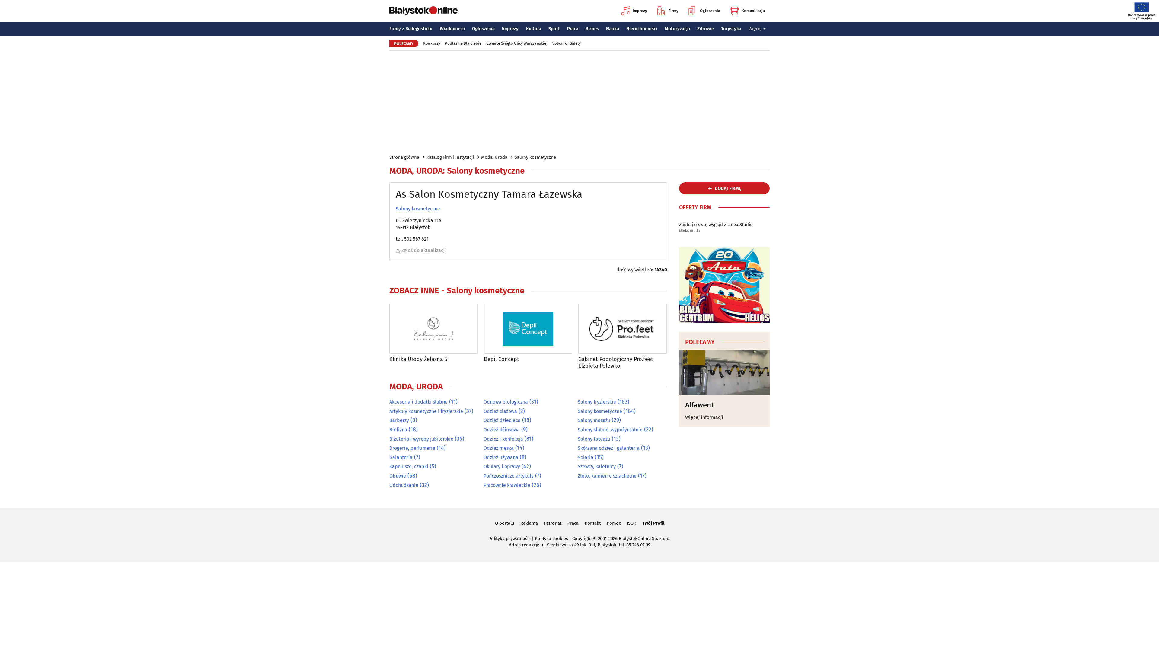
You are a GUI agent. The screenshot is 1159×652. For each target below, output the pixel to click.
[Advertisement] (579, 102)
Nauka (612, 28)
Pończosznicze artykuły (509, 476)
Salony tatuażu (594, 439)
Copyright (582, 538)
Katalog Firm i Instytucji (450, 157)
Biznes (592, 28)
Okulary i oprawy (502, 466)
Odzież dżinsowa (502, 430)
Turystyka (731, 28)
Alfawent (699, 405)
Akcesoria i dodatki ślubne (418, 402)
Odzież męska (499, 448)
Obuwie (397, 476)
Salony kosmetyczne (535, 157)
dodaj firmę (728, 188)
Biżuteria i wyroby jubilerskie (421, 439)
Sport (554, 28)
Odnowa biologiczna (506, 402)
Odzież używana (501, 457)
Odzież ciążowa (500, 411)
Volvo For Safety (566, 43)
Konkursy (431, 43)
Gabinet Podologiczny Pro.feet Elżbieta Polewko (615, 362)
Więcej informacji (704, 417)
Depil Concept (501, 359)
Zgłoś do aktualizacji (423, 250)
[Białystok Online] (423, 10)
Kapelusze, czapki (408, 466)
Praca (572, 28)
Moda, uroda (494, 157)
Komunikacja (753, 10)
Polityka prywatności (509, 538)
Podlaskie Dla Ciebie (463, 43)
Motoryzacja (677, 28)
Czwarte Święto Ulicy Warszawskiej (517, 43)
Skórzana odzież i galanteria (609, 448)
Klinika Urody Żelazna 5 (418, 359)
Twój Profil (653, 523)
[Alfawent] (724, 372)
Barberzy (399, 420)
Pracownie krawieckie (507, 485)
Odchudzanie (403, 485)
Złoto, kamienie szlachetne (607, 476)
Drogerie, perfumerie (412, 448)
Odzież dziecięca (502, 420)
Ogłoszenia (710, 10)
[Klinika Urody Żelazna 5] (433, 329)
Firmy (673, 10)
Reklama (529, 523)
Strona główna (404, 157)
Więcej (755, 28)
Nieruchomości (641, 28)
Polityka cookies (551, 538)
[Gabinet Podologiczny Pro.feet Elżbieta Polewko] (622, 329)
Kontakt (593, 523)
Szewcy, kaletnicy (597, 466)
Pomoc (614, 523)
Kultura (533, 28)
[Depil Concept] (528, 329)
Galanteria (401, 457)
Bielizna (398, 430)
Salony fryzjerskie (597, 402)
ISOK (631, 523)
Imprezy (640, 10)
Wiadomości (452, 28)
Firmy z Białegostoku (411, 28)
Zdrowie (705, 28)
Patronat (552, 523)
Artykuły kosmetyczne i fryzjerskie (426, 411)
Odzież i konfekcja (503, 439)
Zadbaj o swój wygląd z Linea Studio (716, 224)
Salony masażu (594, 420)
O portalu (504, 523)
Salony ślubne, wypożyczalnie (610, 430)
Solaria (585, 457)
